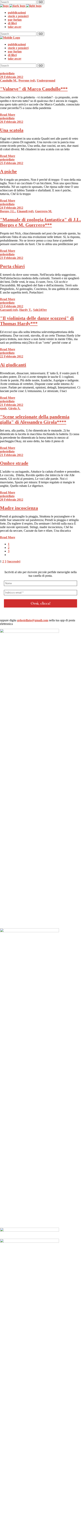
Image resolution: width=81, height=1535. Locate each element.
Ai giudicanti (13, 364)
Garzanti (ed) (9, 309)
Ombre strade (14, 463)
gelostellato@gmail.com (32, 620)
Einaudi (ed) (25, 211)
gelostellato (7, 73)
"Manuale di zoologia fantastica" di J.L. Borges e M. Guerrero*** (40, 222)
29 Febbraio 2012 (11, 77)
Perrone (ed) (26, 80)
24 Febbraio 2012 (11, 207)
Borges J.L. (7, 211)
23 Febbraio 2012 (11, 258)
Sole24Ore (40, 309)
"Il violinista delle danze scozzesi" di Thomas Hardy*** (37, 321)
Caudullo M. (8, 80)
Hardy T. (25, 309)
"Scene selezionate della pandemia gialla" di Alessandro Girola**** (34, 419)
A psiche (8, 171)
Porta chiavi (12, 266)
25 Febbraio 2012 (11, 163)
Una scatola (11, 130)
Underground (46, 80)
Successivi (13, 561)
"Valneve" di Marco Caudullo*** (34, 88)
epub (3, 408)
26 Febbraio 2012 (11, 121)
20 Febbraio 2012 (11, 499)
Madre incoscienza (19, 508)
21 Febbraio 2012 (11, 404)
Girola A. (14, 408)
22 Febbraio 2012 (11, 356)
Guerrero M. (43, 211)
